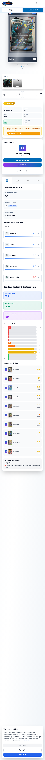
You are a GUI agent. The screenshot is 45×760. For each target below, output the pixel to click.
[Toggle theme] (36, 3)
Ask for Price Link (16, 133)
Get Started (33, 10)
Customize (22, 745)
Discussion (23, 165)
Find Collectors (24, 160)
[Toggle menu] (41, 3)
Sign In (11, 10)
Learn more (25, 741)
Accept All (22, 755)
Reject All (22, 750)
